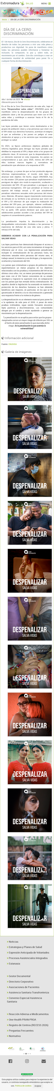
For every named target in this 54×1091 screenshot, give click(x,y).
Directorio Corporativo (20, 981)
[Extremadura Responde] (43, 1048)
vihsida (26, 99)
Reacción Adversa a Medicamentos (28, 1014)
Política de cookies (23, 1085)
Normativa (14, 1036)
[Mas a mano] (11, 1049)
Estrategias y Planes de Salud (25, 947)
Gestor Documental (19, 976)
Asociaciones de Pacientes (23, 987)
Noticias (13, 941)
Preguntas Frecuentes (21, 1030)
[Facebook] (10, 1061)
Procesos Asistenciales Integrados (28, 958)
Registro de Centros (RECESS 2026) (28, 1025)
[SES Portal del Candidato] (22, 1049)
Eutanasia (14, 963)
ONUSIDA (12, 344)
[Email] (43, 1061)
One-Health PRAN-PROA (22, 1019)
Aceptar (37, 1086)
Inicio (4, 19)
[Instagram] (27, 1061)
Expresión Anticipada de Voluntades (28, 952)
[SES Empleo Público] (32, 1049)
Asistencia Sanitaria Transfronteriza (28, 992)
